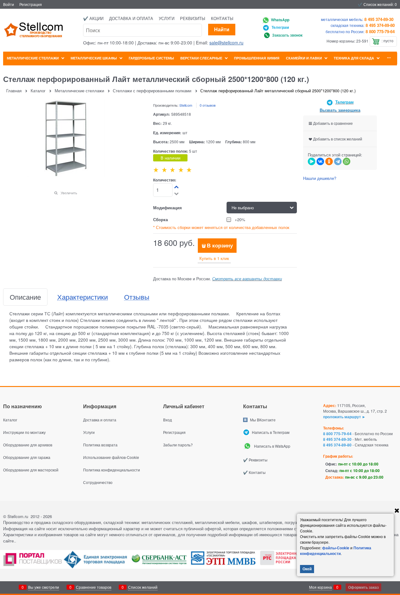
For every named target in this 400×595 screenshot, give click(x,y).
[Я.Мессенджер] (311, 161)
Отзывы (136, 297)
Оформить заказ (363, 587)
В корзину (220, 245)
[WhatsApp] (346, 161)
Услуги (166, 18)
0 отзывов (208, 105)
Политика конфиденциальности (335, 550)
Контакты (222, 18)
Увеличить (69, 192)
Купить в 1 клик (214, 258)
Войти (8, 4)
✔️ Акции (93, 18)
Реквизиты (192, 18)
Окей (307, 569)
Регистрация (30, 4)
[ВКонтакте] (320, 161)
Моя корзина (320, 587)
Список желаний (143, 587)
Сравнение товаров (93, 587)
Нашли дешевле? (319, 178)
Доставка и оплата (131, 18)
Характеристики (82, 297)
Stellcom (185, 105)
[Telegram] (338, 161)
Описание (25, 297)
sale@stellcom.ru (226, 42)
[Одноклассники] (329, 161)
